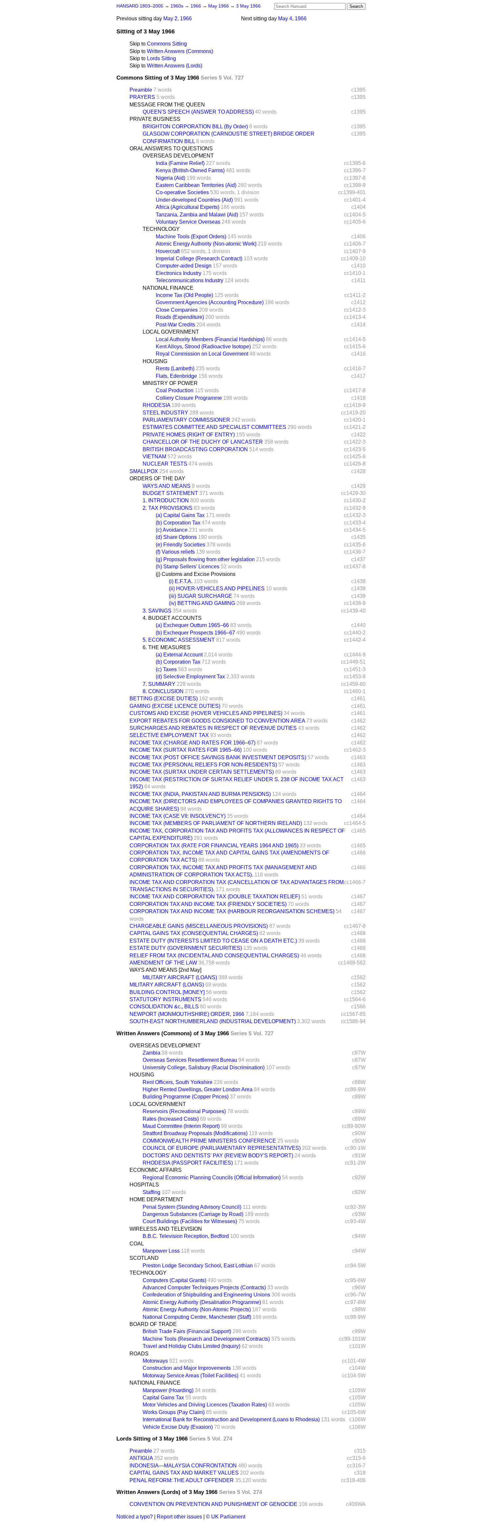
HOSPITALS (144, 1184)
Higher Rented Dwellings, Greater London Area (197, 1089)
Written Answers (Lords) (174, 65)
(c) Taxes (166, 669)
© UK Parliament (225, 1516)
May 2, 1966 (177, 18)
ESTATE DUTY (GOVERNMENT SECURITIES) (186, 948)
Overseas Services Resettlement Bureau (190, 1060)
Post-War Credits (175, 324)
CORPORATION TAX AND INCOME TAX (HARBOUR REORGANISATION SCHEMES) (232, 911)
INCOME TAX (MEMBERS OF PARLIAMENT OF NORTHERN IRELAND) (216, 823)
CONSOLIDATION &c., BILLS (164, 1006)
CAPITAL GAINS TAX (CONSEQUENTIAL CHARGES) (194, 933)
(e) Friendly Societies (180, 544)
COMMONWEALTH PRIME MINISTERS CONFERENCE (209, 1141)
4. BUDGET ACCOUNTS (172, 618)
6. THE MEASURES (167, 647)
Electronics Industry (178, 273)
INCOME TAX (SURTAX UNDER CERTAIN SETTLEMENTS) (202, 772)
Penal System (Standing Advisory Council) (192, 1207)
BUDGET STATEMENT (170, 493)
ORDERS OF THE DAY (157, 478)
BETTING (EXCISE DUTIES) (164, 698)
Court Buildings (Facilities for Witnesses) (190, 1221)
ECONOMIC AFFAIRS (156, 1170)
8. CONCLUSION (163, 691)
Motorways (155, 1361)
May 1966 (219, 6)
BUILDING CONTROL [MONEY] (167, 992)
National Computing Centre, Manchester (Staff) (197, 1317)
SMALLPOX (144, 471)
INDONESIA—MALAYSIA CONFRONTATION (183, 1465)
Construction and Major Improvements (187, 1368)
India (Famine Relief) (180, 163)
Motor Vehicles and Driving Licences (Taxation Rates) (205, 1404)
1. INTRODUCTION (166, 500)
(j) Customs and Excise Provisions (195, 574)
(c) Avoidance (172, 530)
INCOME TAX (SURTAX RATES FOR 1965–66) (186, 750)
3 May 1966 (248, 6)
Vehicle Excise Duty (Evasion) (178, 1427)
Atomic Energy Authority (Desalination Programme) (202, 1302)
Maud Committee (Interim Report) (181, 1126)
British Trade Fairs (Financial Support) (187, 1331)
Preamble (141, 90)
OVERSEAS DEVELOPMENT (178, 155)
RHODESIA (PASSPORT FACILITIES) (188, 1163)
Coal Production (174, 390)
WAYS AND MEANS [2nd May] (165, 970)
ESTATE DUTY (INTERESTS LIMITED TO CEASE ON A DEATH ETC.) (213, 941)
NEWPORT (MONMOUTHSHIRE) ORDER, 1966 (187, 1014)
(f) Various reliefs (175, 552)
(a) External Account (179, 654)
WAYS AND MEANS (167, 486)
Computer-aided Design (183, 265)
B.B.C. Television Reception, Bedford (186, 1236)
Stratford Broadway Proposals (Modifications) (195, 1133)
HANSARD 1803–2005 (139, 6)
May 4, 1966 (292, 18)
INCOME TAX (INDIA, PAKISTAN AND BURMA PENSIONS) (200, 794)
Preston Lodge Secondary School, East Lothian (198, 1265)
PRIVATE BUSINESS (155, 119)
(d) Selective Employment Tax (190, 676)
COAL (137, 1243)
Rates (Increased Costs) (171, 1119)
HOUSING (155, 361)
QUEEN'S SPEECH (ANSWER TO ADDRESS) (198, 112)
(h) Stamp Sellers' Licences (187, 566)
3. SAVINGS (157, 611)
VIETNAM (154, 456)
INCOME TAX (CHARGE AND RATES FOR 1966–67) (192, 742)
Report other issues (179, 1516)
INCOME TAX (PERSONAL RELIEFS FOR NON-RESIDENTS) (203, 764)
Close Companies (177, 310)
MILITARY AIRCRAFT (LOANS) (180, 977)
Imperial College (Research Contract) (199, 258)
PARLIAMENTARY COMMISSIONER (186, 420)
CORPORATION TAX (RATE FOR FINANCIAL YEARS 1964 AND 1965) (214, 845)
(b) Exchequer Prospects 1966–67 (195, 632)
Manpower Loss (161, 1251)
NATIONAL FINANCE (168, 288)
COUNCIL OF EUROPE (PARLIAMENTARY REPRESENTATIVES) (222, 1148)
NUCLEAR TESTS (165, 464)
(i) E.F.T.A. (180, 581)
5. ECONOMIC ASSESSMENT (179, 640)
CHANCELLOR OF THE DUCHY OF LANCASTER (203, 442)
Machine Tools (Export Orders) (191, 236)
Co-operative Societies (182, 192)
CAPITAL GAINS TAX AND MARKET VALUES (184, 1473)
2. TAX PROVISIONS (167, 508)
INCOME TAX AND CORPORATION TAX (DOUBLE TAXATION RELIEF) (215, 896)
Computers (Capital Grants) (174, 1280)
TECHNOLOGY (161, 229)
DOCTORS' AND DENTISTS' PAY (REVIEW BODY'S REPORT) (218, 1155)
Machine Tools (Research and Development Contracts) (206, 1339)
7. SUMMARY (159, 684)
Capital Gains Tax (163, 1397)
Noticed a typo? (134, 1516)
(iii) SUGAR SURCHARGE (200, 596)
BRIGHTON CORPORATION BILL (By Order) (195, 126)
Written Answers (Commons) (180, 51)
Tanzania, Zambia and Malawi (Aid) (197, 214)
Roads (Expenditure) (180, 317)
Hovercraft (168, 251)
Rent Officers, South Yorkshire (177, 1082)
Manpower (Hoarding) (168, 1390)
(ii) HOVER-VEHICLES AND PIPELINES (217, 588)
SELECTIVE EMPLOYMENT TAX (169, 735)
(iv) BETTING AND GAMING (202, 603)
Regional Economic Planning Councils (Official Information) (212, 1177)
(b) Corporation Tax (178, 522)
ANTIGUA (141, 1458)
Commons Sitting (167, 43)
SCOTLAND (144, 1258)
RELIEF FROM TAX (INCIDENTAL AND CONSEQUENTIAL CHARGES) (214, 955)
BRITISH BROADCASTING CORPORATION (195, 449)
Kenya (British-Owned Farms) (190, 170)
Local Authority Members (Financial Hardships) (210, 339)
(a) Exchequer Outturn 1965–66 (192, 625)
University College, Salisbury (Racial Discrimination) (204, 1067)
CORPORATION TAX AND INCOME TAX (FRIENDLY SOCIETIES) (208, 904)
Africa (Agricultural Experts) (187, 207)
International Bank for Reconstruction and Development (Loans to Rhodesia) (231, 1419)
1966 (196, 6)
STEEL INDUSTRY (165, 412)
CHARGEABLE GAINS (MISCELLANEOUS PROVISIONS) (199, 926)
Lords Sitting (161, 58)
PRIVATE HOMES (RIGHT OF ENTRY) (189, 434)
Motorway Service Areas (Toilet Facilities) (190, 1375)
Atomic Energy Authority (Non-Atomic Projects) (197, 1309)
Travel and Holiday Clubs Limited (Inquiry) (191, 1346)
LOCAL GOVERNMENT (171, 332)
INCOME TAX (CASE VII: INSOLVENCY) (178, 816)
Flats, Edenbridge (176, 376)
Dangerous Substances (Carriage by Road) (193, 1214)
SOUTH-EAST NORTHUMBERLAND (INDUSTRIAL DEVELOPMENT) (213, 1021)
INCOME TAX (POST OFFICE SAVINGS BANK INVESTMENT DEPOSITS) (218, 757)
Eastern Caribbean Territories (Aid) (196, 185)
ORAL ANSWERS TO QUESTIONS (171, 148)
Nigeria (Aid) (170, 178)
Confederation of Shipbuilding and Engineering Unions (206, 1294)
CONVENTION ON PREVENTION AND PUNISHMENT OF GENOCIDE (213, 1504)
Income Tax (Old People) (184, 295)
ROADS (139, 1353)
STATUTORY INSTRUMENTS (165, 999)
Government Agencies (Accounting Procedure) (210, 302)
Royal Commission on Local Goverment (202, 354)
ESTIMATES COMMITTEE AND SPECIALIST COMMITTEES (214, 427)
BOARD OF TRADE (153, 1324)
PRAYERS (142, 97)
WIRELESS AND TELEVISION (166, 1229)
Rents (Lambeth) (175, 368)
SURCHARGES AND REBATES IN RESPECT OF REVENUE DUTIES (213, 728)
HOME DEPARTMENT (156, 1199)
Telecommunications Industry (189, 280)
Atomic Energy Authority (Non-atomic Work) (206, 244)
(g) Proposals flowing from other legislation (205, 559)
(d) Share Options (176, 537)
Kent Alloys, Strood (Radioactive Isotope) (203, 346)
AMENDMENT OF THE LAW (163, 962)
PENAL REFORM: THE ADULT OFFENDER (182, 1480)
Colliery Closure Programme (189, 398)
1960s (178, 6)
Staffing (151, 1192)
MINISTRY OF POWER (170, 383)
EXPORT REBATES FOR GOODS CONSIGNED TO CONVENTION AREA (217, 721)
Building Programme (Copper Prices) (186, 1096)
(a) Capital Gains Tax (180, 515)
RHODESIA (156, 405)
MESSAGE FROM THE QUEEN (167, 104)
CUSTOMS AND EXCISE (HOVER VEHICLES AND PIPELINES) (206, 713)
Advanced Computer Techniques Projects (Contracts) (204, 1287)
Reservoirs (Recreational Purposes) (184, 1111)
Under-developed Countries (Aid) (194, 200)
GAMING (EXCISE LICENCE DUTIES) (175, 706)
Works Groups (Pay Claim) (174, 1412)
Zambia (151, 1053)
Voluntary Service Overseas (188, 222)
